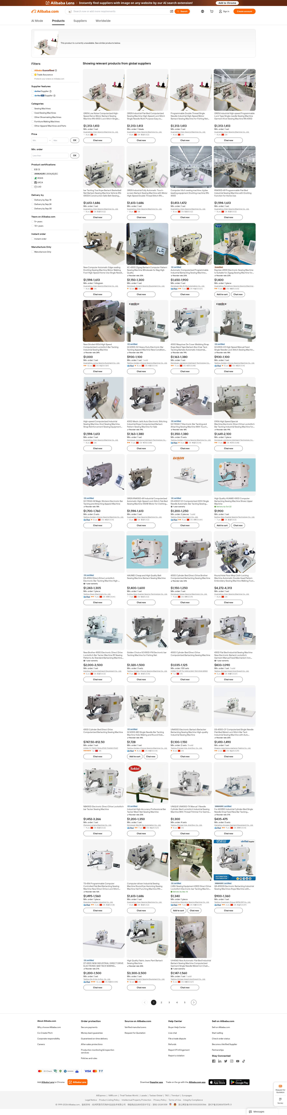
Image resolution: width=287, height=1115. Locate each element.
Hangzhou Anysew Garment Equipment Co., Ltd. (233, 825)
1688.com (112, 1095)
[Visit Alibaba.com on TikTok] (243, 1061)
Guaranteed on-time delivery (94, 1038)
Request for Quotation (135, 1033)
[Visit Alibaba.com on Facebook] (214, 1061)
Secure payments (89, 1027)
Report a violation (176, 1055)
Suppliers (80, 21)
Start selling (217, 1033)
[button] (171, 11)
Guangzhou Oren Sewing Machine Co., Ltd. (100, 132)
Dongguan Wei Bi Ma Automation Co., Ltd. (188, 286)
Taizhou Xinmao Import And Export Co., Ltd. (231, 671)
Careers (41, 1044)
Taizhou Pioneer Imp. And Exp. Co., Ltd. (186, 748)
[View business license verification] (170, 1104)
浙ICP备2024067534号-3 (220, 1104)
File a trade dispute (177, 1038)
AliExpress (101, 1095)
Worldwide (103, 21)
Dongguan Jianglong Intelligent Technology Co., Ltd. (190, 363)
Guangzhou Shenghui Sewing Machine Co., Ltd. (190, 902)
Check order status (221, 1038)
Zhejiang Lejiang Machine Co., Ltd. (97, 825)
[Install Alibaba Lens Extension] (143, 3)
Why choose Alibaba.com (49, 1027)
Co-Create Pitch (45, 1033)
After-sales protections (92, 1044)
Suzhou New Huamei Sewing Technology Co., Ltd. (234, 517)
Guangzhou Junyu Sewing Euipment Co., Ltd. (101, 363)
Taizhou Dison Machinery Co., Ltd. (184, 517)
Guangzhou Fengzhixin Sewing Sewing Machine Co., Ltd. (233, 286)
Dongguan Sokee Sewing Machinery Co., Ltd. (189, 594)
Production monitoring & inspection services (97, 1051)
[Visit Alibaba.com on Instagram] (231, 1061)
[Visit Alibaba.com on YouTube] (237, 1061)
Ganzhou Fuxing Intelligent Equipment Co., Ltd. (102, 671)
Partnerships (218, 1050)
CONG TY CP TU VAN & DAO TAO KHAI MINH (189, 671)
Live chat (172, 1033)
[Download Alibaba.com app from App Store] (217, 1082)
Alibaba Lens (48, 1082)
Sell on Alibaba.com (221, 1027)
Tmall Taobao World (129, 1095)
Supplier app (156, 1082)
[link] (280, 1088)
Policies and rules (89, 1058)
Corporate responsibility (48, 1038)
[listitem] (161, 1002)
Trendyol (175, 1095)
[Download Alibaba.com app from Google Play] (239, 1082)
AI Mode (37, 21)
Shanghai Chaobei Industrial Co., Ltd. (98, 902)
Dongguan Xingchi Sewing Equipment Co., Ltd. (146, 286)
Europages (187, 1095)
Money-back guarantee (92, 1033)
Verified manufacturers (135, 1027)
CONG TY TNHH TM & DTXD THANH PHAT (100, 748)
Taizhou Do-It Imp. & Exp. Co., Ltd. (96, 979)
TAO (167, 1095)
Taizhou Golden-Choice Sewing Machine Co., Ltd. (147, 363)
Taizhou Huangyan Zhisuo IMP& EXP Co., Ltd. (232, 902)
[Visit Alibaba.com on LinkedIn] (220, 1061)
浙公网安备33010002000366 (192, 1104)
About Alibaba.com (46, 1021)
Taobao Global (155, 1095)
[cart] (212, 12)
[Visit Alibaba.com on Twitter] (226, 1061)
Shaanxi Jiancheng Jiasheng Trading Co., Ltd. (232, 748)
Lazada (143, 1095)
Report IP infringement (179, 1050)
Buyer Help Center (177, 1027)
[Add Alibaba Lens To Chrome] (77, 1082)
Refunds (172, 1044)
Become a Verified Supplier (224, 1044)
